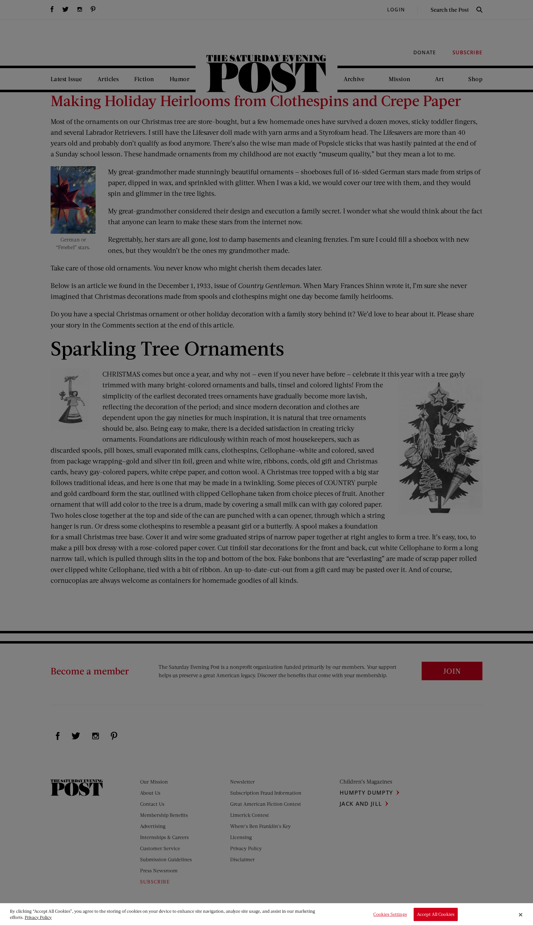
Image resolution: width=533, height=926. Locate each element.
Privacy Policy (38, 917)
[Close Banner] (521, 914)
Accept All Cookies (436, 914)
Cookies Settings (390, 914)
